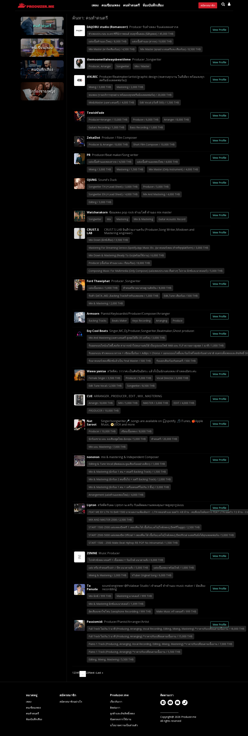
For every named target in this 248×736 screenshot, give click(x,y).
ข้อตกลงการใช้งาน (120, 719)
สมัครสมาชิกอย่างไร (71, 701)
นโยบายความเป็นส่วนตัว (124, 725)
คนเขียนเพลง (110, 5)
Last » (99, 672)
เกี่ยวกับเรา (116, 701)
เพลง (95, 5)
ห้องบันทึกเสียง (153, 5)
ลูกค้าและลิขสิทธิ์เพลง (122, 713)
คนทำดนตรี (131, 5)
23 (87, 672)
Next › (92, 672)
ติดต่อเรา (115, 707)
